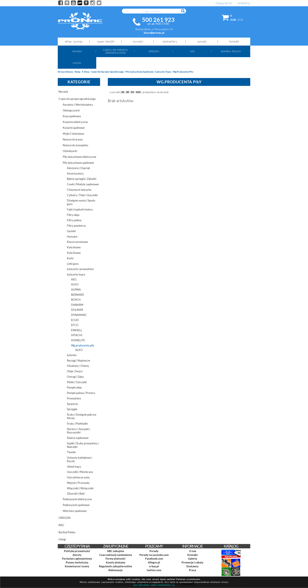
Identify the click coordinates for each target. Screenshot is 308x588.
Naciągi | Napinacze (78, 360)
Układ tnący (74, 466)
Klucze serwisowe (77, 242)
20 (122, 92)
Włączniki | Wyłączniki (80, 488)
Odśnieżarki (70, 151)
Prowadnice (74, 398)
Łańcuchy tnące (163, 71)
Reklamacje (115, 570)
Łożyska (72, 355)
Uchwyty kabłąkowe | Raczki (79, 459)
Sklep (77, 71)
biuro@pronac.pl (154, 32)
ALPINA (76, 289)
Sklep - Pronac (74, 41)
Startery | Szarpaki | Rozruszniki (78, 430)
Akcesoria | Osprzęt (78, 168)
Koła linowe (74, 247)
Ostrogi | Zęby (75, 376)
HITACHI (76, 335)
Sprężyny (72, 403)
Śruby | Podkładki (77, 423)
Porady (202, 41)
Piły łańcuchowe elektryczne (79, 156)
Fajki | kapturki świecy (80, 209)
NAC (192, 51)
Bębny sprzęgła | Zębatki (81, 178)
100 (138, 92)
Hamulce (72, 236)
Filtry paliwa (74, 220)
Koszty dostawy (115, 562)
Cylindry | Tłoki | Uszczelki (82, 195)
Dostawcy (192, 566)
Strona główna (65, 71)
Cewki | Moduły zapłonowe (83, 184)
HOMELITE (78, 340)
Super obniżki (106, 41)
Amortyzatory (75, 173)
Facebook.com (154, 558)
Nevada (77, 51)
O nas (192, 551)
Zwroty (77, 555)
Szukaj (184, 13)
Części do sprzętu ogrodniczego (115, 51)
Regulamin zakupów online (115, 566)
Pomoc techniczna (77, 562)
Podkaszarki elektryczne (77, 499)
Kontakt (234, 41)
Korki (70, 258)
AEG (74, 279)
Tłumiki (71, 452)
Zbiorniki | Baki (76, 493)
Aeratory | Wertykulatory (78, 104)
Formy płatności (115, 558)
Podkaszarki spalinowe (76, 505)
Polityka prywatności (77, 551)
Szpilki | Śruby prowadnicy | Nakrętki (83, 445)
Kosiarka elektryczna (75, 122)
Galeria (192, 558)
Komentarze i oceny (77, 566)
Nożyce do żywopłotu (75, 145)
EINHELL (76, 330)
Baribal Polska (231, 51)
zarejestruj (243, 3)
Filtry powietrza (76, 225)
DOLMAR (77, 309)
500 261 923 (158, 19)
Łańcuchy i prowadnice (80, 269)
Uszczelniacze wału (78, 477)
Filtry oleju (73, 215)
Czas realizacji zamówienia (115, 555)
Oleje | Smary (75, 371)
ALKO (75, 284)
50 (132, 92)
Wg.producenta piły (183, 71)
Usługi (77, 62)
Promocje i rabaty (192, 562)
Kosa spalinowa (72, 116)
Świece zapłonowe (78, 438)
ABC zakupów (115, 551)
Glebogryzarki (71, 110)
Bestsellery (170, 41)
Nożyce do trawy (73, 139)
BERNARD (77, 294)
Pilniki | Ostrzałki (77, 382)
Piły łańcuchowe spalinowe (139, 71)
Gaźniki (71, 231)
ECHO (75, 320)
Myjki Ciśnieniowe (73, 133)
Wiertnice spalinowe (75, 511)
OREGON (154, 51)
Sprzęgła (72, 409)
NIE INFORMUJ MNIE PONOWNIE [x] (154, 585)
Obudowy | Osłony (78, 365)
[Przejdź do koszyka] (225, 18)
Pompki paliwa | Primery (81, 393)
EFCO (74, 325)
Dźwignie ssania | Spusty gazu (81, 202)
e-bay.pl (154, 566)
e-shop (85, 71)
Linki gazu (73, 263)
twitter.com (154, 570)
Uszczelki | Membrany (80, 472)
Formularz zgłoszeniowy (77, 558)
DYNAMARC (79, 315)
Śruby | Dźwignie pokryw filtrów (81, 416)
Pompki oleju (74, 387)
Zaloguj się (221, 3)
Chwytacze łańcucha (79, 189)
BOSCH (76, 299)
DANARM (77, 304)
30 (127, 92)
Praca (192, 570)
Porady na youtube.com (154, 555)
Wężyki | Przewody (78, 482)
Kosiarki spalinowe (74, 127)
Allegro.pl (154, 562)
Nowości (138, 41)
